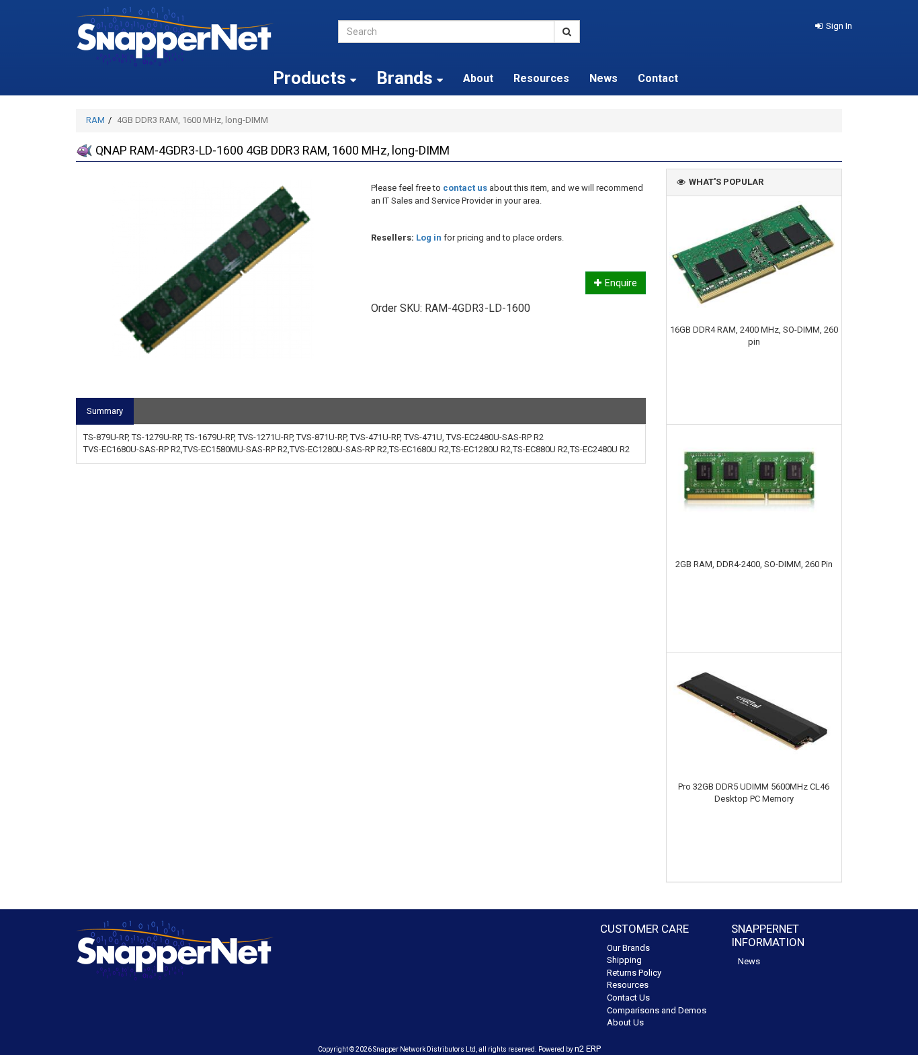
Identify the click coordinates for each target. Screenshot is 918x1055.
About (478, 78)
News (603, 78)
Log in (429, 238)
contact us (465, 188)
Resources (541, 78)
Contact (658, 78)
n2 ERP (588, 1049)
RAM (95, 120)
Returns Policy (634, 973)
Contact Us (628, 998)
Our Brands (628, 948)
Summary (105, 411)
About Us (625, 1022)
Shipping (624, 960)
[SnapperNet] (197, 37)
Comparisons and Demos (656, 1010)
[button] (833, 26)
